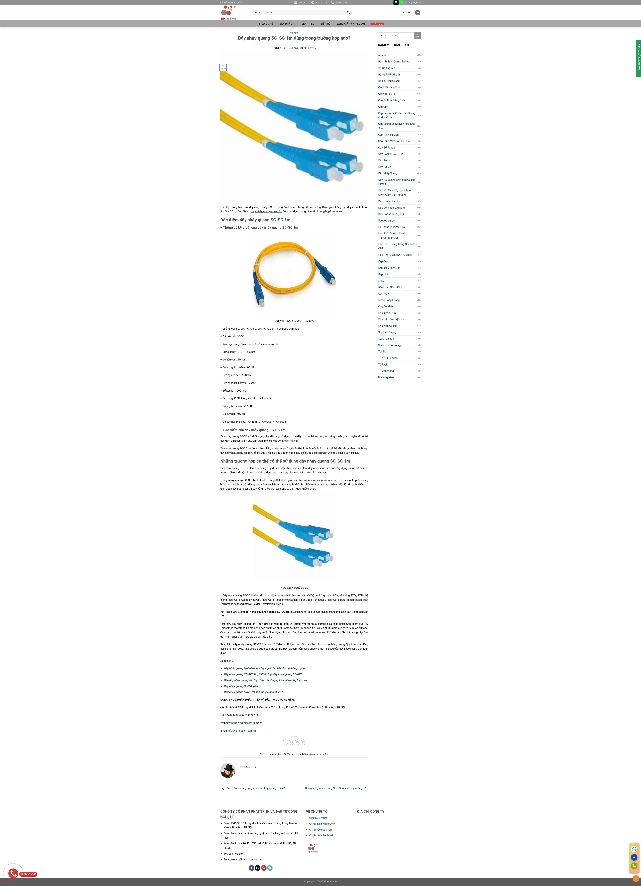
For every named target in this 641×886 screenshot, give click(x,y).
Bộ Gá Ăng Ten (386, 68)
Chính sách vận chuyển (322, 823)
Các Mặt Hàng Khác (389, 87)
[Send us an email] (395, 2)
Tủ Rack (383, 364)
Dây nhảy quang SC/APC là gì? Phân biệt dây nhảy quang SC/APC (263, 674)
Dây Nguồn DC (386, 167)
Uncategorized (386, 377)
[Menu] (417, 12)
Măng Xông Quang (389, 300)
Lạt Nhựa (383, 293)
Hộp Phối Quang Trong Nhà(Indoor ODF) (398, 246)
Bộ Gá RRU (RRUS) (389, 74)
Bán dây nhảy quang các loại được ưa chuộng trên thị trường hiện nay (265, 680)
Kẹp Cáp (383, 261)
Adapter (382, 55)
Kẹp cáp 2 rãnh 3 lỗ (389, 267)
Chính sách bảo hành (321, 829)
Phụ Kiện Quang (387, 325)
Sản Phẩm (286, 23)
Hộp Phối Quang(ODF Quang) (395, 254)
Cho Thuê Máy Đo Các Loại (394, 141)
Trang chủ (266, 24)
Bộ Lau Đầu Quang (389, 81)
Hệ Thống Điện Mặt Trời (391, 227)
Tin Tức (377, 24)
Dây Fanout (384, 160)
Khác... (381, 280)
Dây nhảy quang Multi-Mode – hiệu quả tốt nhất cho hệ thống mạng (264, 668)
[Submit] (348, 13)
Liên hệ (325, 24)
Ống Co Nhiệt (385, 306)
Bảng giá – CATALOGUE (351, 24)
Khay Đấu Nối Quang (390, 287)
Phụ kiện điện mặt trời (391, 319)
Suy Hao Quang (387, 332)
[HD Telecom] (234, 12)
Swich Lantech (386, 338)
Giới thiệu (307, 24)
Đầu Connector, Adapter (392, 207)
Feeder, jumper (386, 220)
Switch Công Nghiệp (390, 345)
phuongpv (310, 48)
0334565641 (28, 874)
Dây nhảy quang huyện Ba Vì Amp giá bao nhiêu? (253, 692)
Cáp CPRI (383, 106)
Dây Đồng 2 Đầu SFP (390, 154)
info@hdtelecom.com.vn (242, 730)
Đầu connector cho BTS (391, 201)
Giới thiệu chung (318, 818)
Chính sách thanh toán (321, 835)
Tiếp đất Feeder (387, 358)
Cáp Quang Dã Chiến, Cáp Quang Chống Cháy (396, 115)
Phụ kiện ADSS (387, 313)
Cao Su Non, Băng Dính (391, 100)
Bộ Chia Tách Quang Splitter (394, 61)
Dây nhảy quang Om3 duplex (241, 686)
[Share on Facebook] (285, 742)
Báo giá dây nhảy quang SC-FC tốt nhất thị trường (334, 788)
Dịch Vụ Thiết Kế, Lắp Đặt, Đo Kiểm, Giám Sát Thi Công (395, 192)
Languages (413, 2)
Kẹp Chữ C (384, 274)
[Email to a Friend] (291, 742)
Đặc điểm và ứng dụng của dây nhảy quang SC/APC (256, 788)
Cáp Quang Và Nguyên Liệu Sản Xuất (396, 126)
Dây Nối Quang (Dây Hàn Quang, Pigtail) (396, 182)
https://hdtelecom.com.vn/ (246, 722)
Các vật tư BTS (387, 93)
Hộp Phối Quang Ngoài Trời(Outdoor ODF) (391, 235)
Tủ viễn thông (386, 371)
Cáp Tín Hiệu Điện (388, 134)
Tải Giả (382, 351)
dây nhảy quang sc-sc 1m (315, 754)
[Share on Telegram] (303, 742)
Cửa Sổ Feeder (387, 147)
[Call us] (401, 2)
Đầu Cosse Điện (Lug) (391, 214)
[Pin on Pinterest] (297, 742)
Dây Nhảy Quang (387, 173)
